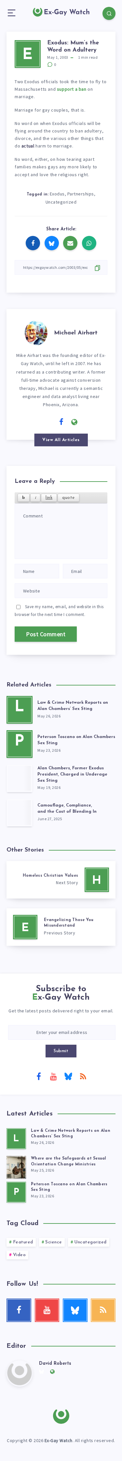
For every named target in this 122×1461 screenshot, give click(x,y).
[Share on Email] (70, 243)
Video (19, 1255)
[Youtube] (53, 1076)
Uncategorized (61, 202)
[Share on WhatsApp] (89, 243)
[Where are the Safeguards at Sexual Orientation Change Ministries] (16, 1166)
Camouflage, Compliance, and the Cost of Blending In (67, 808)
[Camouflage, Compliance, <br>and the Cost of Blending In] (20, 812)
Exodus (57, 194)
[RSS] (83, 1076)
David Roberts (55, 1363)
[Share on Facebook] (33, 243)
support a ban (72, 89)
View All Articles (61, 440)
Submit (61, 1051)
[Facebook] (39, 1076)
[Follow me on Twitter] (48, 421)
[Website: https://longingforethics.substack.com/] (74, 422)
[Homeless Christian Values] (61, 880)
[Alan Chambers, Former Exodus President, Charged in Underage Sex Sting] (20, 778)
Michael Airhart (76, 333)
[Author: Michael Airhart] (36, 331)
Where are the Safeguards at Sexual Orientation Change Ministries (68, 1161)
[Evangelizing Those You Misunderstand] (61, 927)
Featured (23, 1242)
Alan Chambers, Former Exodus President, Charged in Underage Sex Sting (72, 774)
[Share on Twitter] (52, 243)
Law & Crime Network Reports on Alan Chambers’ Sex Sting (72, 705)
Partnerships (80, 194)
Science (53, 1242)
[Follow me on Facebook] (61, 422)
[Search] (108, 13)
